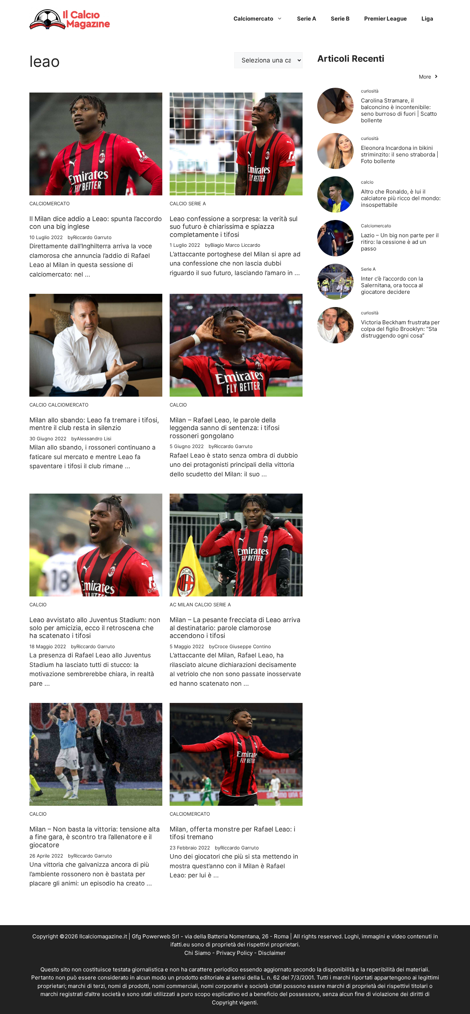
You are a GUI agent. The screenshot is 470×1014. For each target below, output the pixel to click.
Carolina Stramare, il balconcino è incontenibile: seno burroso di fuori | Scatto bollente (399, 110)
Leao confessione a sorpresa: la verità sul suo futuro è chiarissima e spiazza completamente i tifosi (233, 226)
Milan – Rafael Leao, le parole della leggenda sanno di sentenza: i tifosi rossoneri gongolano (224, 428)
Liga (427, 18)
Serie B (340, 18)
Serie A (306, 18)
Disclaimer (272, 952)
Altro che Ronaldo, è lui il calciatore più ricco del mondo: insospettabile (401, 198)
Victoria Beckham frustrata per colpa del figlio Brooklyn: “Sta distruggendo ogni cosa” (400, 329)
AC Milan (181, 604)
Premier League (385, 18)
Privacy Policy (234, 952)
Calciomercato (253, 18)
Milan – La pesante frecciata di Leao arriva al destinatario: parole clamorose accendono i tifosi (235, 627)
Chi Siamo (197, 952)
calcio (178, 203)
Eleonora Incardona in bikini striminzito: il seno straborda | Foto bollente (399, 154)
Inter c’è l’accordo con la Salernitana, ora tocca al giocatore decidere (392, 285)
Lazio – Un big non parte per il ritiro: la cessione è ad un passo (400, 242)
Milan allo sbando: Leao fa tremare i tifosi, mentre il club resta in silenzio (94, 424)
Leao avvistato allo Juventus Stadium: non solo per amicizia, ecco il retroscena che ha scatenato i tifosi (94, 627)
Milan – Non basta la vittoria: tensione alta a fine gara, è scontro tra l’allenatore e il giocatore (94, 837)
